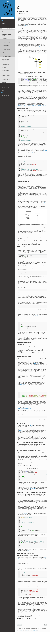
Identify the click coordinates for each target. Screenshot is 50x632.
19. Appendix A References (6, 75)
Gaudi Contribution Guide (5, 87)
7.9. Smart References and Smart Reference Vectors (7, 54)
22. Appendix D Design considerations (5, 82)
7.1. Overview (4, 41)
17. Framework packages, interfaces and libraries (7, 72)
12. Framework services (5, 64)
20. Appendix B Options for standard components (7, 77)
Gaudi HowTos (3, 23)
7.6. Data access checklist (6, 48)
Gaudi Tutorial (3, 22)
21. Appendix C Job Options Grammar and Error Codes (6, 80)
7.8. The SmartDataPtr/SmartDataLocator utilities (7, 52)
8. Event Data (4, 57)
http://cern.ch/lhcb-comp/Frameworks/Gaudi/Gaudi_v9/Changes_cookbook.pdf (32, 105)
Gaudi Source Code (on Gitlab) (5, 94)
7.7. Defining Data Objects (6, 49)
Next (45, 624)
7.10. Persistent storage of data (7, 56)
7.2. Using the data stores (6, 42)
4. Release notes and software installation (6, 35)
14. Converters (4, 67)
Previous (20, 624)
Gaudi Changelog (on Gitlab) (5, 95)
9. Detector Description (5, 59)
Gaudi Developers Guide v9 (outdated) (7, 28)
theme (27, 630)
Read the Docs (34, 630)
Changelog (2, 90)
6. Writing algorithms (5, 38)
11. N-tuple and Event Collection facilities (7, 62)
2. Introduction (4, 31)
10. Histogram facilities (5, 60)
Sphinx (22, 630)
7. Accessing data (4, 39)
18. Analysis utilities (5, 74)
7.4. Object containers (6, 45)
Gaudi (8, 1)
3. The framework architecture (6, 33)
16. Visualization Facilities (5, 70)
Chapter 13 (27, 25)
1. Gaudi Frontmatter (5, 30)
